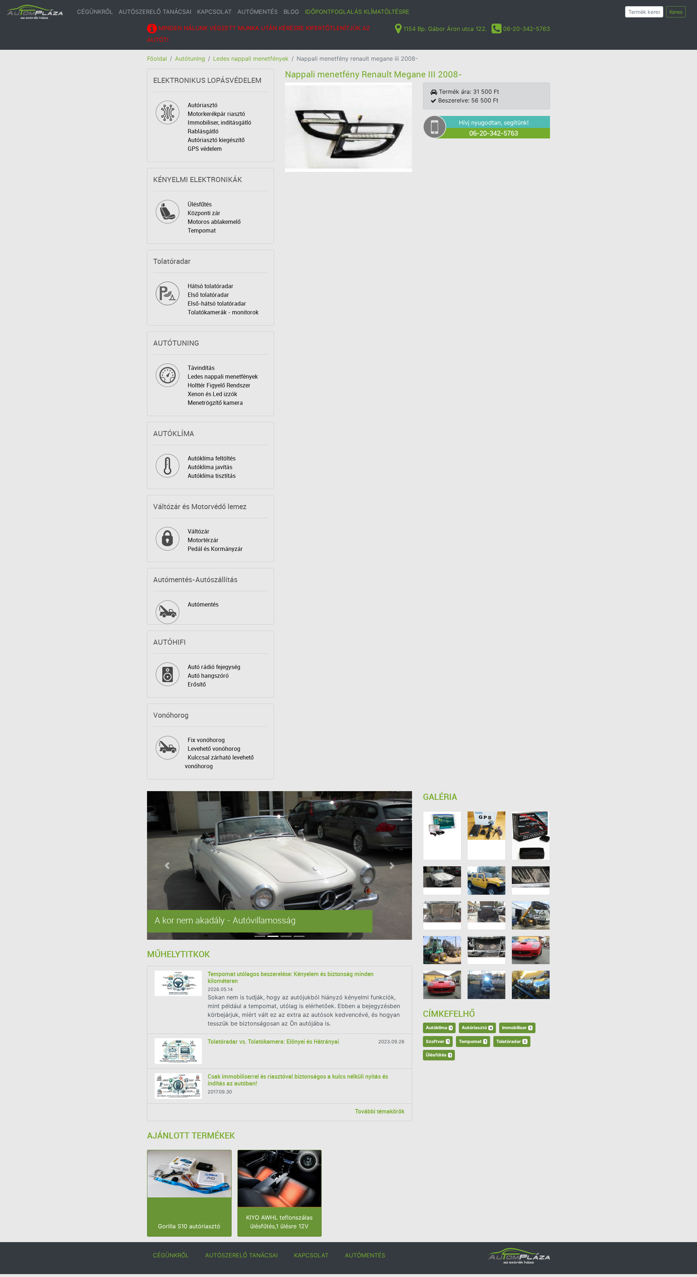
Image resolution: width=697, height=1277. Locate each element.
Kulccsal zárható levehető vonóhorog (219, 761)
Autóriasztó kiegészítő (216, 140)
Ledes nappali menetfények (251, 58)
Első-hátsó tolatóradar (217, 303)
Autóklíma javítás (210, 467)
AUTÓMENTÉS (257, 11)
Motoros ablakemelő (214, 222)
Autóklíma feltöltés (212, 458)
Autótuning (190, 58)
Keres (675, 12)
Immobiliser (516, 1027)
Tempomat (202, 230)
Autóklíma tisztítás (212, 476)
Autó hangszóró (208, 676)
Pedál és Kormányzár (215, 549)
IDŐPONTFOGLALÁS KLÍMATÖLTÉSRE (357, 11)
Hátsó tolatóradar (210, 286)
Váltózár (198, 531)
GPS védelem (205, 149)
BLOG (291, 11)
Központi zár (204, 213)
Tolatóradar (511, 1041)
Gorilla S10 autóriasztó (189, 1226)
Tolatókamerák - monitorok (223, 312)
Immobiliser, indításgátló (219, 122)
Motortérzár (203, 540)
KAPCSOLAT (214, 11)
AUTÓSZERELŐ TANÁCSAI (155, 11)
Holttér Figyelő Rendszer (219, 385)
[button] (167, 865)
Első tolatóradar (208, 295)
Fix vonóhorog (206, 740)
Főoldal (157, 58)
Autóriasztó (202, 105)
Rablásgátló (203, 131)
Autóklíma (439, 1027)
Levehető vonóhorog (214, 749)
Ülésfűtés (200, 204)
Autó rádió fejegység (214, 667)
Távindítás (201, 368)
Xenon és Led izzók (212, 394)
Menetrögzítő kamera (215, 403)
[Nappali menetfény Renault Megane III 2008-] (348, 126)
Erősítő (197, 684)
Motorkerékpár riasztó (216, 114)
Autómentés (203, 604)
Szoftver (437, 1041)
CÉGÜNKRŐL (95, 11)
